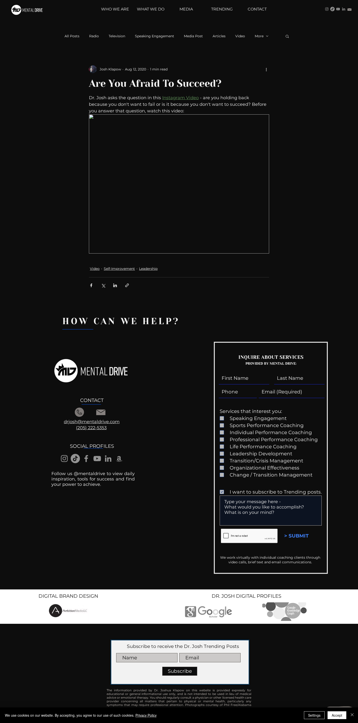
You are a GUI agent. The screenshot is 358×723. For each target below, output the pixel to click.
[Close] (352, 715)
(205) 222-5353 (91, 427)
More (259, 36)
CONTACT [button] (92, 400)
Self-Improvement (119, 268)
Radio (94, 36)
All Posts (72, 36)
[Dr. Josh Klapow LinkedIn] (343, 9)
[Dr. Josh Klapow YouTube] (338, 9)
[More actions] (266, 69)
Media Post (193, 36)
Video (240, 36)
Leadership (148, 268)
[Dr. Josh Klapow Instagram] (327, 9)
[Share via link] (127, 285)
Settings (314, 715)
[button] (287, 36)
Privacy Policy (146, 715)
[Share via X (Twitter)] (103, 285)
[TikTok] (332, 9)
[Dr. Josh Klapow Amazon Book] (119, 458)
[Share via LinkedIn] (115, 285)
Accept (337, 715)
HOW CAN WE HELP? (121, 321)
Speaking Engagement (154, 36)
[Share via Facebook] (91, 285)
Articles (219, 36)
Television (117, 36)
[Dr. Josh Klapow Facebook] (86, 458)
